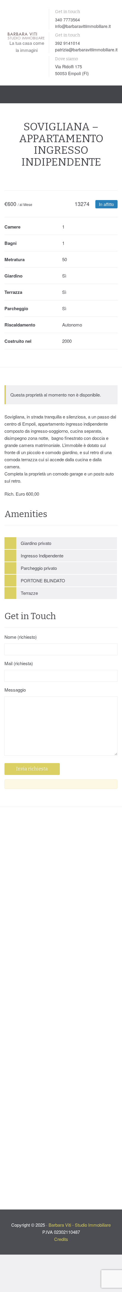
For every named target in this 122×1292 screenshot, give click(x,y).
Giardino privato (36, 543)
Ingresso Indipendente (42, 555)
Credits (61, 1164)
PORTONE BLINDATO (43, 580)
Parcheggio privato (39, 568)
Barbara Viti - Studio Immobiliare (80, 1150)
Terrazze (29, 593)
